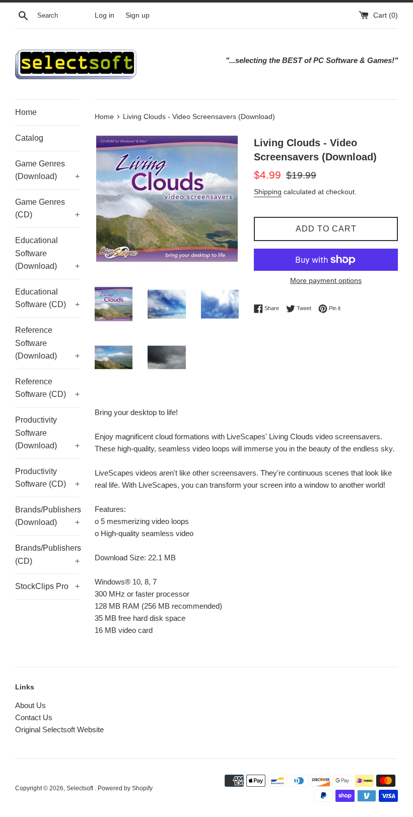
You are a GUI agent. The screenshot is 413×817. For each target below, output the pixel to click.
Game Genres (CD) (47, 208)
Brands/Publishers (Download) (47, 516)
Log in (104, 15)
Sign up (137, 15)
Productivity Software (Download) (47, 433)
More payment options (326, 280)
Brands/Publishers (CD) (47, 554)
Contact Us (33, 717)
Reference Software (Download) (47, 343)
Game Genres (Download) (47, 170)
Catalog (29, 138)
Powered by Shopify (125, 788)
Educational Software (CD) (47, 298)
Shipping (268, 192)
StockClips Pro (47, 586)
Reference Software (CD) (47, 388)
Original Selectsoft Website (59, 729)
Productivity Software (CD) (47, 478)
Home (26, 112)
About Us (30, 705)
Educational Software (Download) (47, 253)
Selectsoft (80, 788)
